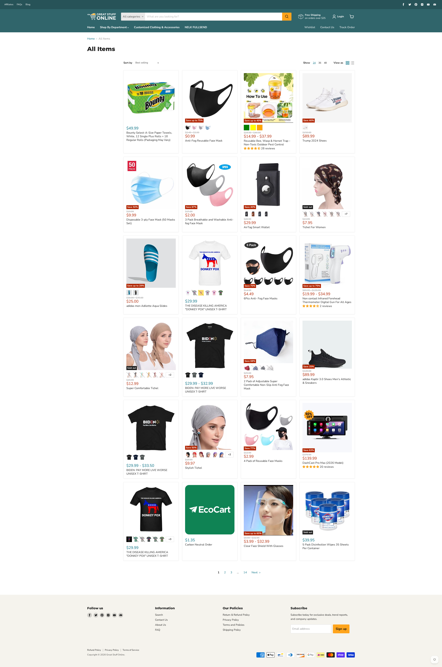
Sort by (127, 62)
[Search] (286, 17)
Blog (28, 4)
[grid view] (347, 62)
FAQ (157, 630)
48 (325, 62)
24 (314, 62)
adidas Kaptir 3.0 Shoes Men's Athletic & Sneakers (326, 381)
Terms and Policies (233, 625)
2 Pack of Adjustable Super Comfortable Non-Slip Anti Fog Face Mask (266, 384)
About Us (160, 625)
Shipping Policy (232, 630)
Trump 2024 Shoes (314, 141)
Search (159, 615)
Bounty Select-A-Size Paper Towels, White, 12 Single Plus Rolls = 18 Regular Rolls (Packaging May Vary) (149, 136)
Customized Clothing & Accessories (157, 27)
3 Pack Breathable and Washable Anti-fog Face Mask (209, 221)
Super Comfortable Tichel (142, 388)
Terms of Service (131, 650)
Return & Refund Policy (236, 615)
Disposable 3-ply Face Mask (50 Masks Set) (150, 221)
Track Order (347, 27)
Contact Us (327, 27)
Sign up (341, 629)
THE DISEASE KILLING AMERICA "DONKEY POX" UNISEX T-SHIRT (206, 307)
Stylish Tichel (193, 468)
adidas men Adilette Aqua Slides (146, 306)
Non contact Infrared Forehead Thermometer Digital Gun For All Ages (326, 300)
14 (245, 572)
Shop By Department (113, 27)
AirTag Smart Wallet (257, 227)
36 (319, 62)
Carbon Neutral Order (198, 545)
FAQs (19, 4)
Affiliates (8, 4)
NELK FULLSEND (196, 27)
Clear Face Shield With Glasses (263, 546)
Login (340, 16)
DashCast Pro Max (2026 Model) (322, 463)
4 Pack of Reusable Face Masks (263, 461)
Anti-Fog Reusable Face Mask (203, 141)
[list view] (352, 62)
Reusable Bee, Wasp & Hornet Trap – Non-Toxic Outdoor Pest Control (267, 142)
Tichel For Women (314, 227)
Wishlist (309, 27)
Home (91, 27)
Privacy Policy (231, 620)
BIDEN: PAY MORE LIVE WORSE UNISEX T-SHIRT (205, 390)
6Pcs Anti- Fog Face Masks (260, 298)
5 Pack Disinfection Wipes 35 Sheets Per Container (325, 546)
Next (255, 572)
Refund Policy (94, 650)
